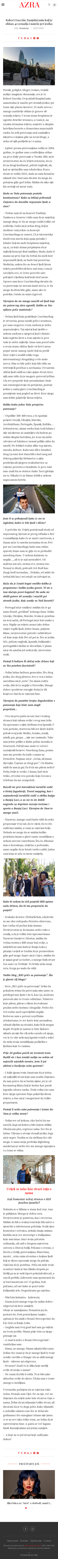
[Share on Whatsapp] (31, 38)
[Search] (49, 4)
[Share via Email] (38, 38)
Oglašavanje (36, 1540)
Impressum (12, 1540)
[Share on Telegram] (34, 38)
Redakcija (24, 28)
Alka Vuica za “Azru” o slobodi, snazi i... (29, 1503)
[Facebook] (25, 1529)
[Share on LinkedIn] (28, 38)
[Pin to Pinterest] (25, 38)
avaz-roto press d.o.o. (33, 1545)
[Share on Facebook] (18, 38)
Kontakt (24, 1540)
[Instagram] (32, 1529)
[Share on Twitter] (22, 38)
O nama (47, 1540)
